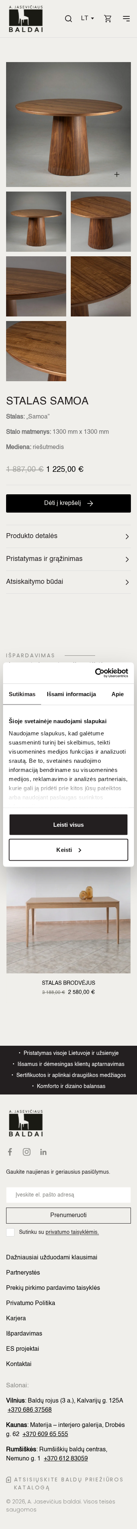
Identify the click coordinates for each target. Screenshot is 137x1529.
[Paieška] (68, 18)
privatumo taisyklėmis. (72, 1232)
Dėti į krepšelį (62, 503)
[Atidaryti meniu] (126, 18)
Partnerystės (23, 1273)
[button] (87, 18)
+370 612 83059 (66, 1459)
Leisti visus (68, 824)
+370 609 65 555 (45, 1435)
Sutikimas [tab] (22, 694)
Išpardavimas (24, 1334)
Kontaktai (19, 1364)
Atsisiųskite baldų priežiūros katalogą (69, 1483)
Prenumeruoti (68, 1216)
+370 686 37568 (30, 1410)
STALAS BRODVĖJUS (68, 983)
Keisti (64, 849)
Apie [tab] (118, 694)
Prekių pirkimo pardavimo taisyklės (53, 1288)
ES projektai (22, 1349)
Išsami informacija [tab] (71, 694)
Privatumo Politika (30, 1304)
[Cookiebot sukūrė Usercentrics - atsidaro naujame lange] (96, 673)
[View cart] (108, 18)
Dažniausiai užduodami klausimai (51, 1258)
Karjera (16, 1319)
